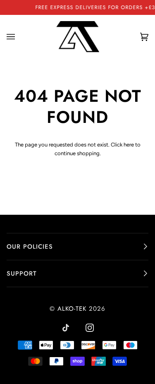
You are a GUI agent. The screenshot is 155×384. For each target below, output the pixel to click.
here (129, 145)
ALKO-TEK (71, 308)
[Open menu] (19, 37)
